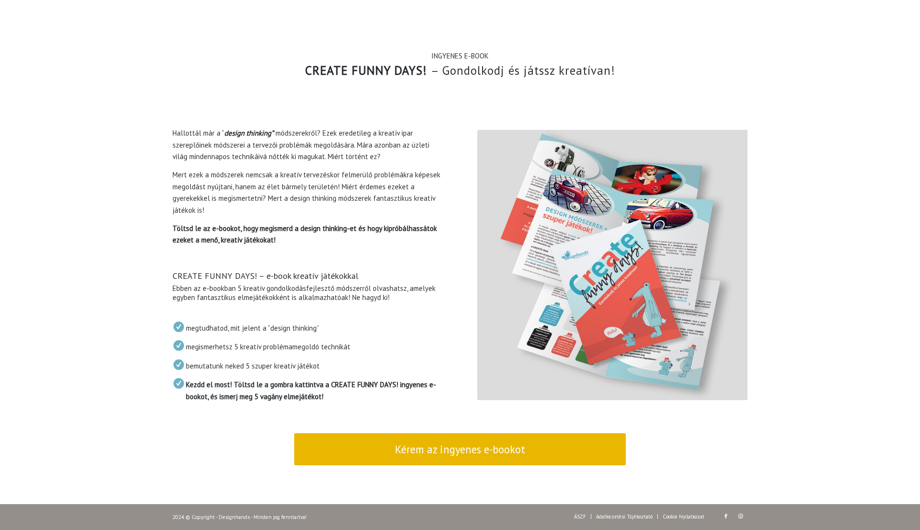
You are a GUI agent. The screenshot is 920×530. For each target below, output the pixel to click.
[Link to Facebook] (726, 516)
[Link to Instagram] (740, 516)
